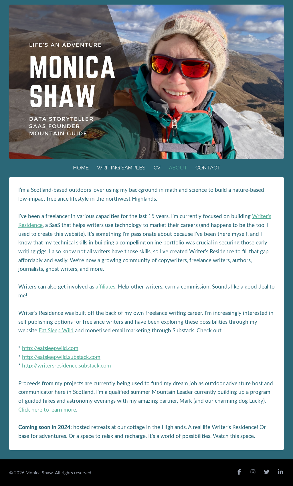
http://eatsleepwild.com (50, 348)
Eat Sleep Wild (56, 330)
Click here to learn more (47, 410)
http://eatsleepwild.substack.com (61, 357)
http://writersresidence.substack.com (66, 366)
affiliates (105, 287)
